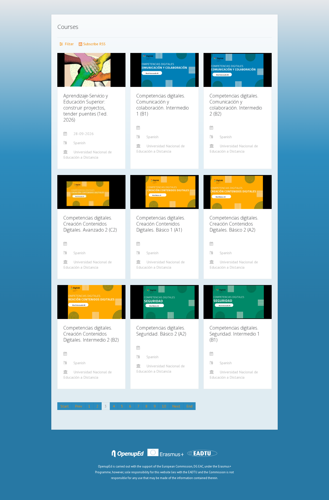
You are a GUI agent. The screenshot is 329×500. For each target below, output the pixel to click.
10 (164, 406)
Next (176, 406)
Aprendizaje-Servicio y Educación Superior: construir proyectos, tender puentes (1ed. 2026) (85, 107)
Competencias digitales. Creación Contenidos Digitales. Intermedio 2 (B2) (91, 334)
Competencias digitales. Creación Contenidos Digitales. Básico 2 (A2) (234, 223)
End (189, 406)
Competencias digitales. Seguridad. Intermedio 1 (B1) (235, 334)
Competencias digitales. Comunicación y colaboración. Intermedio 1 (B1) (162, 104)
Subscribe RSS (93, 43)
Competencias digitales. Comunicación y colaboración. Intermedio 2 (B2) (236, 104)
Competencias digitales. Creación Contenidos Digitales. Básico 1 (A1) (160, 223)
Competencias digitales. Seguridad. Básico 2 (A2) (161, 331)
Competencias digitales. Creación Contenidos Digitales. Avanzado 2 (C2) (90, 223)
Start (64, 406)
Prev (78, 406)
